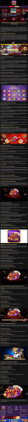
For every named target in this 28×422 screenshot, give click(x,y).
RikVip (1, 410)
